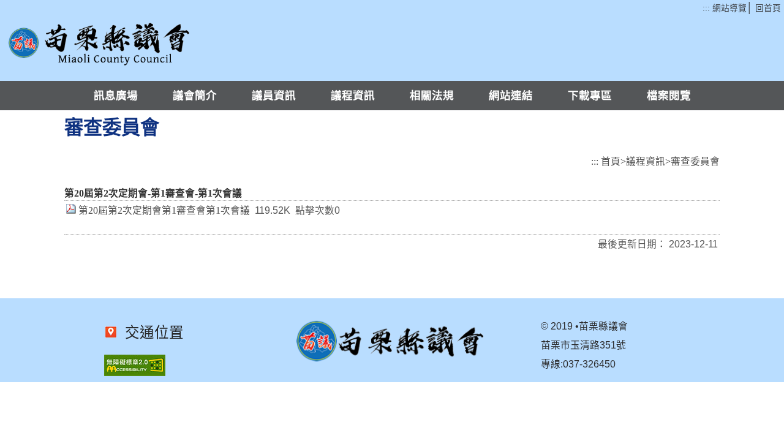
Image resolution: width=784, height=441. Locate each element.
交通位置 (151, 333)
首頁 (610, 161)
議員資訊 (274, 95)
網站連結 (511, 95)
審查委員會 (695, 161)
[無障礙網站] (134, 373)
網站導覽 (729, 8)
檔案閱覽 (669, 95)
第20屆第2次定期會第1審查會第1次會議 (164, 210)
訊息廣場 (116, 95)
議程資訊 (353, 95)
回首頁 (768, 8)
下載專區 (590, 95)
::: (706, 8)
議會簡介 (195, 95)
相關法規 (432, 95)
